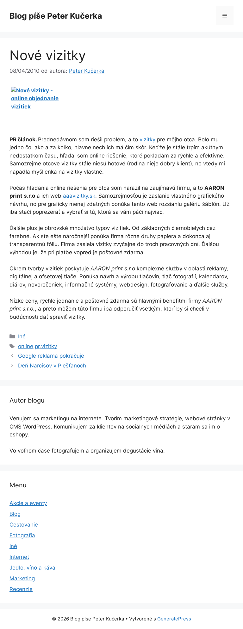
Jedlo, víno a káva (32, 567)
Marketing (22, 578)
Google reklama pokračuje (51, 356)
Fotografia (22, 535)
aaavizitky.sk (79, 196)
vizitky (147, 139)
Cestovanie (23, 524)
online (25, 346)
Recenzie (21, 589)
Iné (22, 336)
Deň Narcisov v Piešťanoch (52, 365)
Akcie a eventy (28, 503)
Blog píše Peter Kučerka (55, 16)
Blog (15, 514)
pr (37, 346)
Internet (19, 557)
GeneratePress (174, 619)
